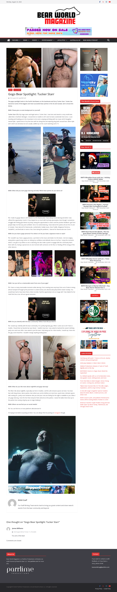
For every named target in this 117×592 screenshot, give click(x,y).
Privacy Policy (98, 589)
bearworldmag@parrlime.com (100, 567)
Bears (25, 40)
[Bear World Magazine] (8, 40)
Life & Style (61, 40)
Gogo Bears (17, 90)
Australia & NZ (75, 40)
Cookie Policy (107, 589)
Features (15, 40)
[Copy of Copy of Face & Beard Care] (94, 301)
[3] (94, 327)
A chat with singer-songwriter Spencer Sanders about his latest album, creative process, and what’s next (94, 393)
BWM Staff (23, 98)
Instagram (57, 413)
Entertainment (47, 40)
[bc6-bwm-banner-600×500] (94, 75)
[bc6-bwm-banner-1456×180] (41, 487)
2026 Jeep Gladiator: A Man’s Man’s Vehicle (92, 363)
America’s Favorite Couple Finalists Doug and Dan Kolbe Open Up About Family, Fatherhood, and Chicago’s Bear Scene (95, 404)
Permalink (33, 532)
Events (34, 40)
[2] (42, 299)
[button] (19, 40)
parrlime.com (34, 561)
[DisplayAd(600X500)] (94, 49)
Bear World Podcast (90, 40)
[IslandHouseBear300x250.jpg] (42, 195)
